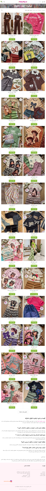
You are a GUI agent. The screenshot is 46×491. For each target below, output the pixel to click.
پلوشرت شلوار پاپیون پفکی (34, 92)
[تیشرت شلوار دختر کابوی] (34, 137)
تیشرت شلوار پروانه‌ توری (12, 63)
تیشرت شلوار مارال (34, 347)
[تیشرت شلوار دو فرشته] (34, 363)
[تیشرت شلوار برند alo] (34, 307)
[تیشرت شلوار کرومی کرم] (34, 278)
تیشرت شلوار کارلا (12, 375)
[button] (34, 294)
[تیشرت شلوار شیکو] (34, 250)
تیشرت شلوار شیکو (34, 262)
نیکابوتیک (43, 10)
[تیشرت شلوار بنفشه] (12, 335)
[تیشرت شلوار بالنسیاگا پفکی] (34, 23)
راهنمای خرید (43, 474)
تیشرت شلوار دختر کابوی (34, 148)
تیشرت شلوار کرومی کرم (34, 290)
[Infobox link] (40, 1)
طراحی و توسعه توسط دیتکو (23, 489)
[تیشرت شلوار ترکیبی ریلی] (12, 222)
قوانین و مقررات (42, 475)
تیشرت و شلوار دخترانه (41, 421)
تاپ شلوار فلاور (11, 205)
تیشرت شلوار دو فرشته (34, 375)
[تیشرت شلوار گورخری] (12, 165)
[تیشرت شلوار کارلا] (12, 363)
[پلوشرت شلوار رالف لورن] (12, 80)
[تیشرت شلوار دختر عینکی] (12, 307)
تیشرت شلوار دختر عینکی (12, 318)
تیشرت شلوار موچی (12, 262)
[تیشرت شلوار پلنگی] (34, 193)
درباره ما (43, 472)
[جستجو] (4, 2)
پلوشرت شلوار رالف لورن (12, 92)
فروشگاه (39, 10)
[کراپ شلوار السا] (34, 392)
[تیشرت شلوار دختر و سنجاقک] (12, 392)
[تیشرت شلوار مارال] (34, 335)
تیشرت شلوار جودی (12, 120)
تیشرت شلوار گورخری (12, 177)
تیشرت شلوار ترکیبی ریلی (12, 233)
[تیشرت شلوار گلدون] (34, 165)
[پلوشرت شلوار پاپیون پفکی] (34, 80)
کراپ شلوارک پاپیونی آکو (34, 120)
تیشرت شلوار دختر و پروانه (11, 290)
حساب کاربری (42, 473)
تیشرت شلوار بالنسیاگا (12, 148)
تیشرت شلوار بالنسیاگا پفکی (34, 35)
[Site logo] (23, 1)
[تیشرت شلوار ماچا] (34, 52)
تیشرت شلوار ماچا (34, 63)
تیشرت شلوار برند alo (34, 318)
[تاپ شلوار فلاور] (12, 193)
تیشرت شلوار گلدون (34, 177)
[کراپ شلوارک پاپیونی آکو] (34, 108)
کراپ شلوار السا (34, 403)
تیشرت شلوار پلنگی (34, 205)
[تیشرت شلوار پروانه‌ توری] (12, 52)
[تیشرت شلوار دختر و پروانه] (12, 278)
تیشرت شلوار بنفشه (12, 347)
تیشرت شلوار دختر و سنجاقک (12, 403)
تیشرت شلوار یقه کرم (12, 35)
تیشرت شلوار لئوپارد (34, 233)
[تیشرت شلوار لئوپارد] (34, 222)
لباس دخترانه (35, 10)
